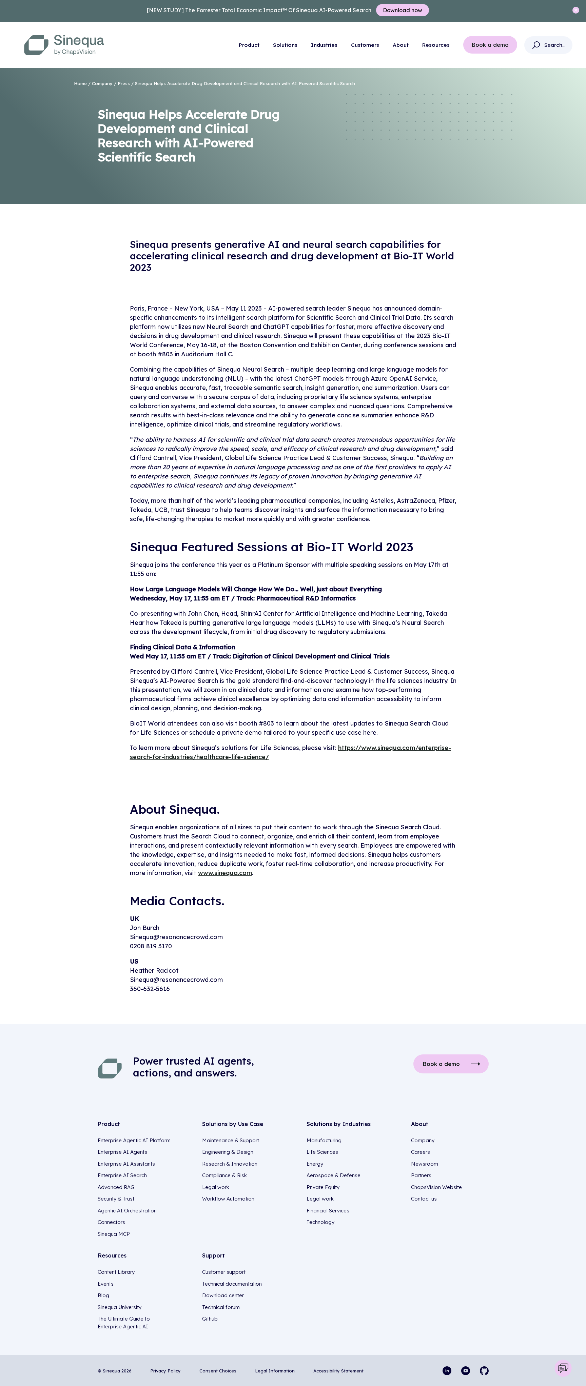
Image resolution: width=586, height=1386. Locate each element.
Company (102, 83)
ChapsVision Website (436, 1187)
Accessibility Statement (338, 1370)
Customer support (224, 1272)
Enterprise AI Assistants (126, 1164)
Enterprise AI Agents (122, 1152)
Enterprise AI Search (122, 1175)
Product (249, 45)
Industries (324, 45)
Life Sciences (322, 1152)
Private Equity (323, 1187)
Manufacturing (324, 1140)
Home (80, 83)
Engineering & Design (227, 1152)
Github (210, 1318)
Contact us (424, 1198)
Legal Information (275, 1370)
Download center (223, 1295)
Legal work (215, 1187)
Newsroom (424, 1164)
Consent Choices (217, 1370)
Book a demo (490, 44)
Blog (103, 1295)
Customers (365, 45)
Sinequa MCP (114, 1234)
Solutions (285, 45)
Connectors (111, 1222)
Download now (402, 10)
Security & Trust (116, 1198)
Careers (420, 1152)
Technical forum (221, 1307)
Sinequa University (119, 1307)
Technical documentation (232, 1284)
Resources (436, 45)
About (401, 45)
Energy (315, 1164)
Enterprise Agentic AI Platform (134, 1140)
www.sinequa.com (225, 873)
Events (106, 1284)
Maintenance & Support (230, 1140)
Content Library (116, 1272)
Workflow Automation (228, 1198)
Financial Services (328, 1210)
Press (124, 83)
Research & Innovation (229, 1164)
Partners (421, 1175)
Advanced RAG (116, 1187)
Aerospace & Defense (333, 1175)
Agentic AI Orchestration (127, 1210)
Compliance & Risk (224, 1175)
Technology (320, 1222)
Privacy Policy (165, 1370)
